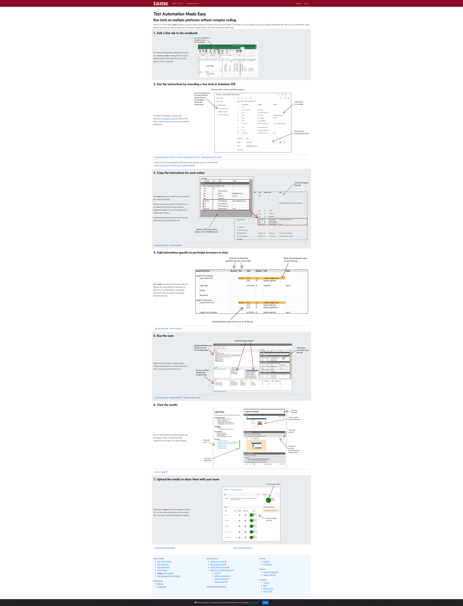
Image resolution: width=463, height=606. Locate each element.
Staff (265, 585)
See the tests (175, 245)
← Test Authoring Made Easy (164, 548)
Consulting (267, 564)
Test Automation (163, 567)
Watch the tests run (191, 397)
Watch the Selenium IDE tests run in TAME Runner (174, 165)
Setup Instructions (217, 564)
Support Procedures (270, 572)
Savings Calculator (221, 576)
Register (299, 3)
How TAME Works (164, 561)
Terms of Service (269, 575)
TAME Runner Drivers (218, 567)
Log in (306, 3)
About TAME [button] (177, 3)
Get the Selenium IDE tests (187, 157)
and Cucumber (165, 573)
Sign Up (160, 584)
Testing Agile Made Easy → (243, 548)
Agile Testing (162, 570)
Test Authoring (163, 564)
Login (216, 573)
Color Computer (220, 579)
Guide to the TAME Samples (221, 570)
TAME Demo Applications (216, 586)
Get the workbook (161, 245)
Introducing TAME (217, 561)
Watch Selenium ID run (210, 157)
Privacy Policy (268, 588)
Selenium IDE (170, 118)
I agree (265, 603)
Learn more (254, 602)
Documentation (192, 3)
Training (266, 561)
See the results (160, 472)
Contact (266, 583)
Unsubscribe (162, 587)
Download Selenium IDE (164, 157)
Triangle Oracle (220, 582)
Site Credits (267, 591)
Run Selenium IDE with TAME (168, 576)
